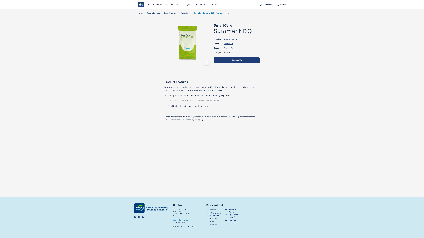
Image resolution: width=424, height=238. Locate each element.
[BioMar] (141, 4)
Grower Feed (229, 48)
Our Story (200, 5)
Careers (213, 5)
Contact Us (237, 60)
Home (140, 13)
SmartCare (185, 13)
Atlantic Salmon (231, 39)
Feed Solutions (170, 13)
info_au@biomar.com (181, 220)
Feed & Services (172, 5)
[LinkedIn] (135, 217)
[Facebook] (139, 217)
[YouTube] (143, 217)
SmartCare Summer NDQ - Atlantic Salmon (211, 13)
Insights (187, 5)
